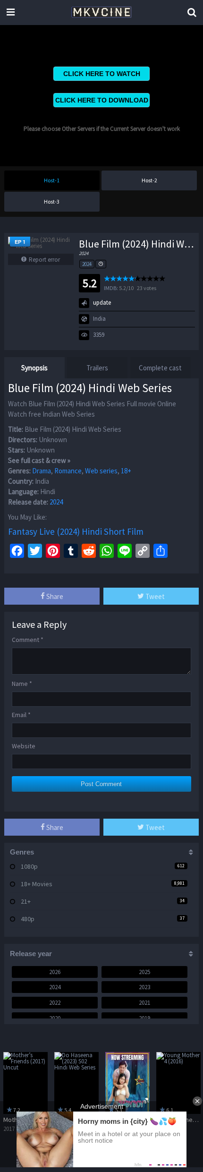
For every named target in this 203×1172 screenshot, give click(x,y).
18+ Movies (36, 884)
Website (23, 746)
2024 (87, 264)
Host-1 (51, 180)
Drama (41, 470)
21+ (26, 901)
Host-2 (149, 180)
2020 (54, 1018)
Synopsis (34, 367)
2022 (54, 1003)
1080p (29, 866)
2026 (54, 972)
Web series (101, 470)
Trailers (97, 367)
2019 (144, 1018)
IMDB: (111, 287)
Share (54, 596)
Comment (27, 639)
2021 (144, 1003)
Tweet (154, 596)
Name (22, 683)
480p (27, 919)
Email (21, 714)
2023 (144, 987)
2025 (144, 972)
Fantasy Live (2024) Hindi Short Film (76, 531)
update (102, 303)
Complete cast (160, 367)
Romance (68, 470)
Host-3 (51, 201)
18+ (126, 470)
